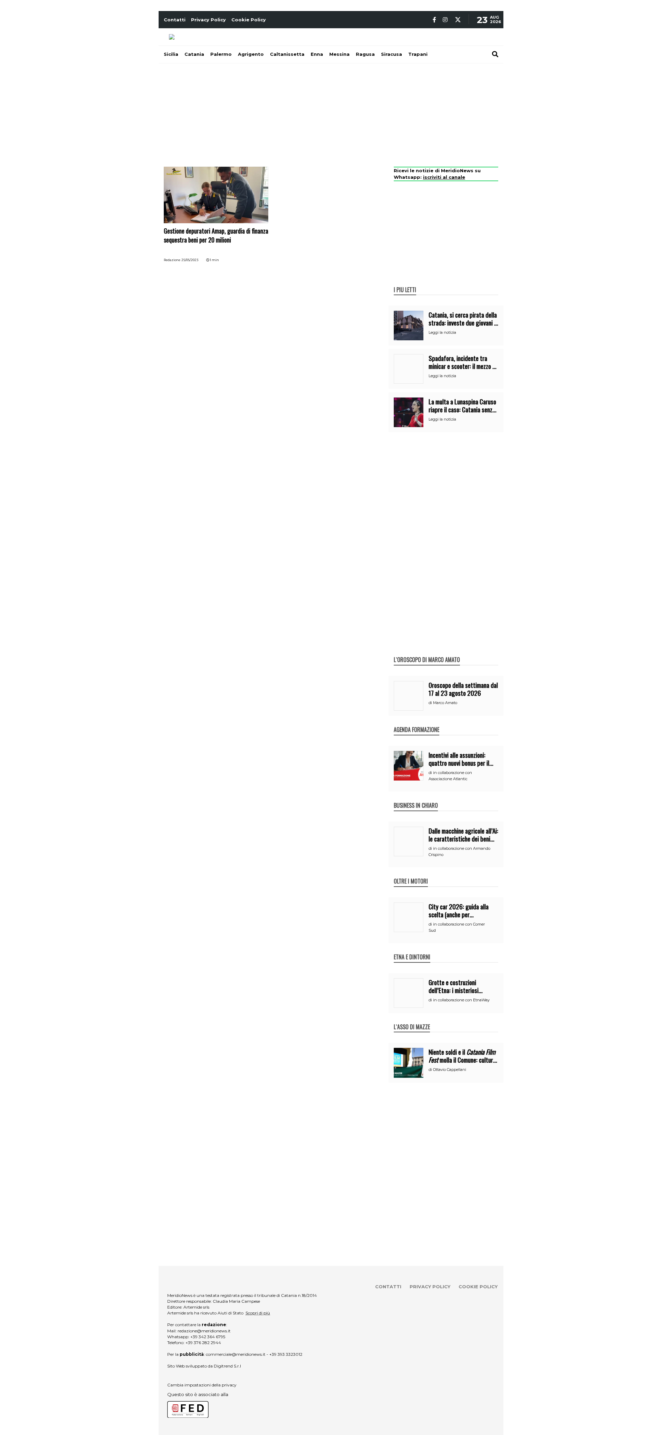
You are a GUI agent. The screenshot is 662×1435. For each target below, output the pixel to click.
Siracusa (391, 54)
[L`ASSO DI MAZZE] (412, 1019)
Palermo (221, 54)
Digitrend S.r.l (227, 1366)
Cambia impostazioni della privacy (202, 1384)
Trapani (418, 54)
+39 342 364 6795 (207, 1336)
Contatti (174, 19)
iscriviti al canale (444, 177)
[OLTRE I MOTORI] (411, 874)
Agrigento (251, 54)
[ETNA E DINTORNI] (412, 949)
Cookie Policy (248, 19)
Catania (194, 54)
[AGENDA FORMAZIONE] (416, 722)
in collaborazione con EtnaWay (461, 1000)
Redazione (172, 260)
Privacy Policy (208, 19)
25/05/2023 (189, 260)
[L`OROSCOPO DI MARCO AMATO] (427, 652)
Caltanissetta (287, 54)
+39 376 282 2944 (203, 1342)
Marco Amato (445, 702)
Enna (317, 54)
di (431, 702)
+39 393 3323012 (285, 1354)
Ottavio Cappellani (449, 1069)
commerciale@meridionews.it (235, 1354)
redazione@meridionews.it (204, 1330)
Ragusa (365, 54)
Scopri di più (257, 1312)
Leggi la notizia (442, 332)
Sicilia (171, 54)
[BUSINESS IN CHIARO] (416, 798)
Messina (339, 54)
